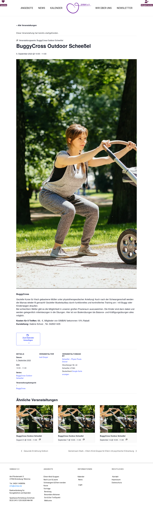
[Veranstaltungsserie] (40, 439)
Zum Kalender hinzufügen (28, 338)
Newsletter (124, 8)
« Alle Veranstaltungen (26, 25)
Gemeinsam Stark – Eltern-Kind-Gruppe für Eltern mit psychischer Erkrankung (101, 451)
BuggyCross (20, 388)
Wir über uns (103, 8)
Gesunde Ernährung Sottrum (35, 451)
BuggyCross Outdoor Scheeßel (29, 436)
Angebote (27, 8)
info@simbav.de (16, 486)
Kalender (56, 8)
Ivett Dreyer (43, 357)
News (41, 8)
